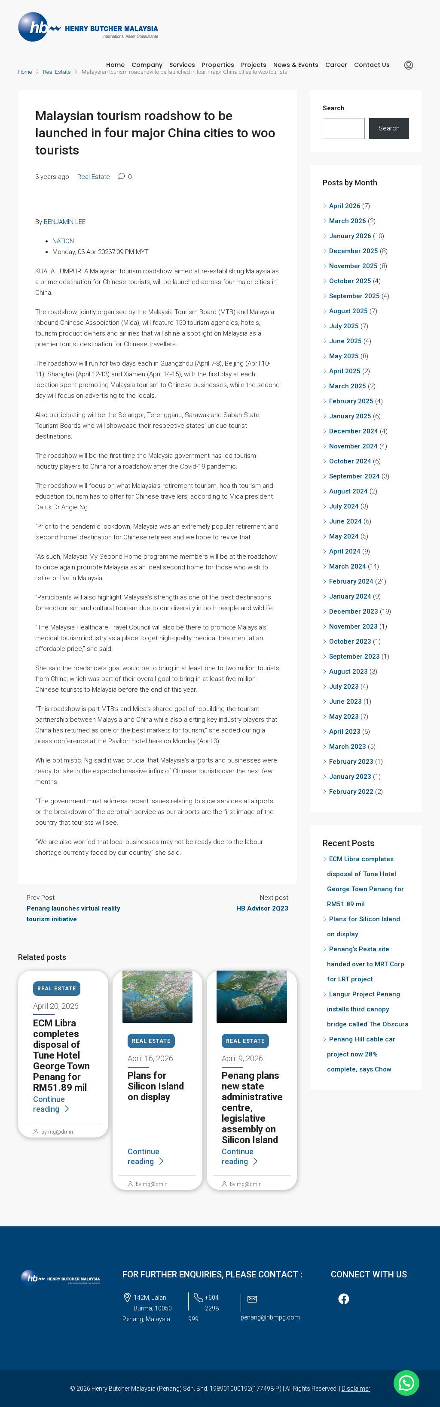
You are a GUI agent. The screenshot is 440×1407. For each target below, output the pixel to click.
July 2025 (344, 326)
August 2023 (348, 671)
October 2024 (350, 461)
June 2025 (345, 341)
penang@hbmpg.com (270, 1317)
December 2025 (353, 251)
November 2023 (353, 626)
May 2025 (344, 356)
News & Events (295, 65)
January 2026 (350, 236)
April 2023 (345, 731)
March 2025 (347, 386)
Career (336, 65)
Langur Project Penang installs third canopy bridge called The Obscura (368, 1009)
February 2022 (351, 792)
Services (182, 65)
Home (115, 65)
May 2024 (344, 536)
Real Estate (93, 177)
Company (146, 65)
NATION (63, 241)
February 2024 (351, 581)
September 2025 (354, 296)
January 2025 (350, 416)
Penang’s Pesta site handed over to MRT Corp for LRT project (365, 964)
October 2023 (350, 641)
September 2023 (354, 656)
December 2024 (353, 431)
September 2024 (354, 476)
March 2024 (347, 566)
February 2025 (351, 401)
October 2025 (350, 281)
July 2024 (344, 506)
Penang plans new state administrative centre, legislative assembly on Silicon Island (252, 1107)
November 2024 (353, 446)
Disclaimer (356, 1388)
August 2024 (348, 491)
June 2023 (345, 701)
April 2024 (345, 551)
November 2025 (353, 266)
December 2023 (353, 611)
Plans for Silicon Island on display (156, 1086)
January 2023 (350, 777)
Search (334, 108)
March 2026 (347, 221)
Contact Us (372, 65)
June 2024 (345, 521)
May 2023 (344, 716)
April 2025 (345, 371)
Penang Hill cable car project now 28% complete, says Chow (361, 1054)
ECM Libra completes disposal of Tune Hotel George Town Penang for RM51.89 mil (61, 1055)
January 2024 (350, 596)
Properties (218, 65)
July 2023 (344, 686)
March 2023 (347, 746)
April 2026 (345, 206)
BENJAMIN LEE (65, 222)
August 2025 (348, 311)
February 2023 (351, 762)
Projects (253, 65)
